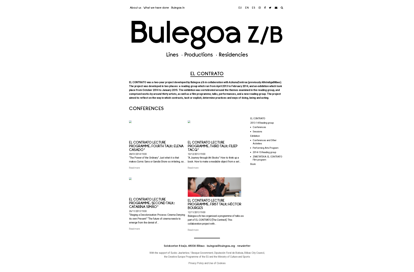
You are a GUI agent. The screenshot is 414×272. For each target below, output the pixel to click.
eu (240, 8)
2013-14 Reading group (262, 122)
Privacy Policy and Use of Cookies (207, 263)
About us (135, 8)
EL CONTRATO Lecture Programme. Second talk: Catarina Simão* (151, 203)
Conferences (259, 127)
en (247, 8)
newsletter (243, 246)
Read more (134, 168)
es (253, 8)
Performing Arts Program (265, 147)
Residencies (233, 55)
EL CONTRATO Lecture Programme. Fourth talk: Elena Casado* (156, 146)
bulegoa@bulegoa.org (221, 246)
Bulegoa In (178, 8)
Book (253, 164)
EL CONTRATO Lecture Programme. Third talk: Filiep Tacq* (213, 146)
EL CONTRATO (257, 118)
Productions (199, 55)
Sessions (257, 131)
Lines (173, 55)
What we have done (156, 8)
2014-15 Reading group (264, 152)
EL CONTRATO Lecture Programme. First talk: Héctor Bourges (214, 204)
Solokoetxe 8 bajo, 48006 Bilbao (184, 246)
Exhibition (255, 135)
